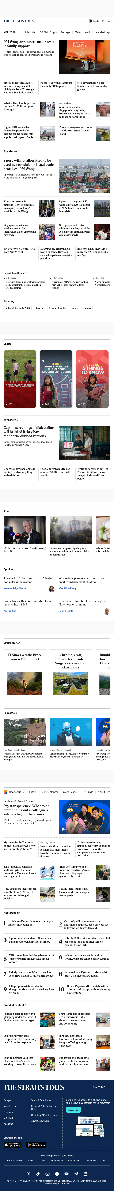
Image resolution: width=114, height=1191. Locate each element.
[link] (19, 21)
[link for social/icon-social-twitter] (28, 1173)
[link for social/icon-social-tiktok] (38, 1173)
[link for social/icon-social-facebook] (57, 1173)
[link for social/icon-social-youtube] (66, 1173)
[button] (93, 21)
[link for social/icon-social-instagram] (47, 1173)
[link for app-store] (13, 1145)
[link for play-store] (36, 1145)
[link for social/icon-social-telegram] (76, 1173)
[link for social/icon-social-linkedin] (85, 1173)
